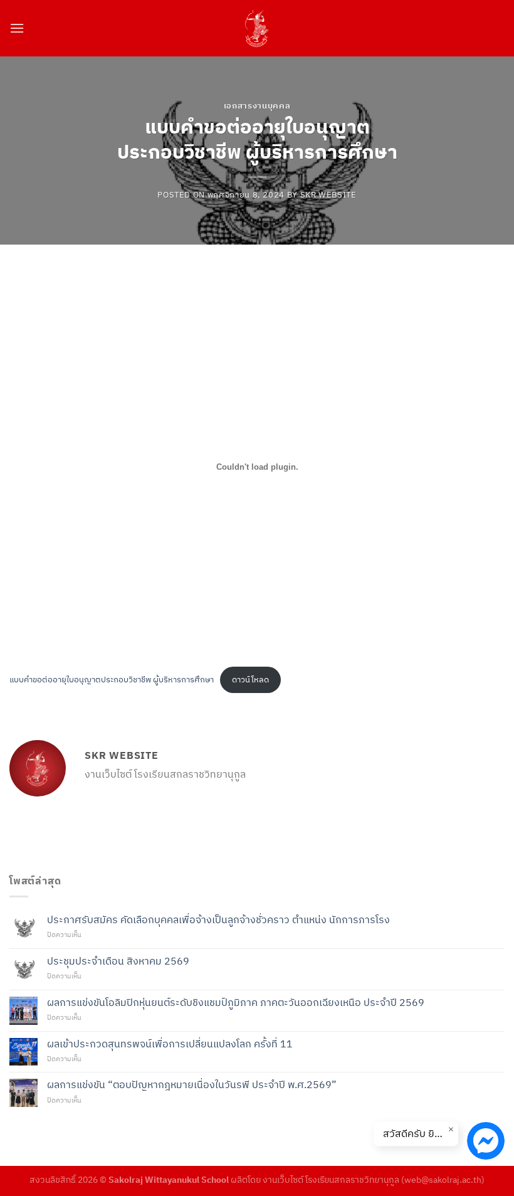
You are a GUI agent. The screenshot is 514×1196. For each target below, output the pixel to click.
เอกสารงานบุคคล (257, 105)
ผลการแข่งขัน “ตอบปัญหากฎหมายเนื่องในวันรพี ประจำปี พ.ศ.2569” (192, 1085)
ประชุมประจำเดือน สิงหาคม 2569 (118, 961)
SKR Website (328, 194)
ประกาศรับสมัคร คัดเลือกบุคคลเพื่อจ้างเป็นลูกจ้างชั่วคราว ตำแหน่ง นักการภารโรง (218, 920)
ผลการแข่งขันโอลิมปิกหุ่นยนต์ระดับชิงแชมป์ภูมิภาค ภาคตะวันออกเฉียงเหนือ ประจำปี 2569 (235, 1002)
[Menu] (16, 28)
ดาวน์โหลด (250, 679)
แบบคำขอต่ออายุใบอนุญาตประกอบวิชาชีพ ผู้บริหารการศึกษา (111, 679)
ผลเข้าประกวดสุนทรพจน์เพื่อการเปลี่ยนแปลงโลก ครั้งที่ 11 (170, 1044)
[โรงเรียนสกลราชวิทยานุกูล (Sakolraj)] (257, 28)
